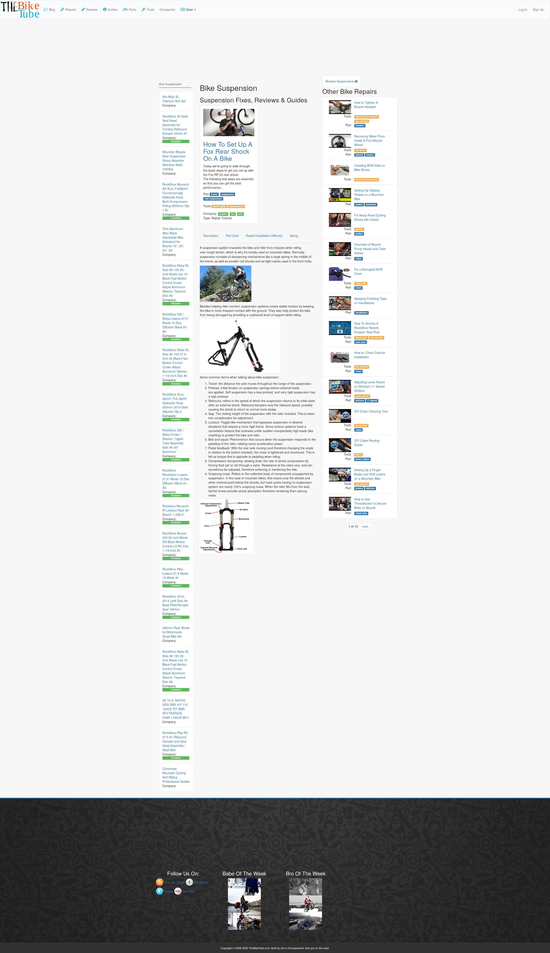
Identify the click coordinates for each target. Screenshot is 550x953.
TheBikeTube (11, 18)
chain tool (361, 283)
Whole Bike (361, 513)
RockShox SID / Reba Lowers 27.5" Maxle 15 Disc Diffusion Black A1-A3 (175, 322)
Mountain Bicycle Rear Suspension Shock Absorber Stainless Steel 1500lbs (174, 160)
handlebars (361, 312)
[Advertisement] (275, 49)
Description (210, 235)
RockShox (176, 141)
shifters (360, 400)
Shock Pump (219, 206)
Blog (52, 9)
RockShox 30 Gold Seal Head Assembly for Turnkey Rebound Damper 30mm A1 (175, 124)
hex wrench (362, 121)
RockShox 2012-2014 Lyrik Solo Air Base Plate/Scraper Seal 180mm (175, 602)
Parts (132, 9)
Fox (232, 213)
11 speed (372, 400)
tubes (359, 258)
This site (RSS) (174, 882)
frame (214, 194)
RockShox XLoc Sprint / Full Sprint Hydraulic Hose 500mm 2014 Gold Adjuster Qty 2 (175, 403)
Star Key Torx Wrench (367, 116)
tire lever (360, 150)
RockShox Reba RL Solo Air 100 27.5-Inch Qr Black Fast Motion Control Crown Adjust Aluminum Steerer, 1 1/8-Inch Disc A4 (175, 363)
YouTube (189, 891)
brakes (359, 488)
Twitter (168, 891)
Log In (523, 9)
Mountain (371, 204)
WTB (240, 213)
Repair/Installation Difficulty (264, 235)
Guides (112, 9)
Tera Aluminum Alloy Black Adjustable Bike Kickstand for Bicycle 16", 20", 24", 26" (173, 239)
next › (366, 526)
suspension (228, 194)
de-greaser (361, 337)
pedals (359, 204)
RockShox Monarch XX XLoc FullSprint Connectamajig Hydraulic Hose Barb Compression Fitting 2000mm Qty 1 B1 (175, 197)
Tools (150, 9)
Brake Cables (362, 459)
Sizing (294, 235)
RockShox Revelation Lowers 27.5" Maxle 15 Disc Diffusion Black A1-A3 (175, 479)
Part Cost (232, 235)
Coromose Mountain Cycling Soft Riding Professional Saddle (175, 775)
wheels (359, 154)
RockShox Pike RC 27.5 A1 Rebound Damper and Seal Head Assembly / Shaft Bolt (175, 741)
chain (358, 287)
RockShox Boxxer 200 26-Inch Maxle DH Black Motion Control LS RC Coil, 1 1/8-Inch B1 (175, 542)
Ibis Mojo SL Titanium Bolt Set (174, 98)
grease (359, 229)
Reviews (92, 9)
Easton (223, 213)
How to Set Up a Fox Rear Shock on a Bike (227, 151)
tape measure (236, 206)
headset (360, 125)
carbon (370, 154)
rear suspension (213, 198)
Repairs (71, 9)
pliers (359, 454)
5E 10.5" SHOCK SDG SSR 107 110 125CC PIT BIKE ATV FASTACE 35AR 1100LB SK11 (175, 709)
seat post (361, 341)
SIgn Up (538, 9)
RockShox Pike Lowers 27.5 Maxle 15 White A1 (175, 573)
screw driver (362, 395)
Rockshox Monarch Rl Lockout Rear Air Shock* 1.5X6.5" (175, 510)
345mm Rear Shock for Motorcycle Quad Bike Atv (175, 632)
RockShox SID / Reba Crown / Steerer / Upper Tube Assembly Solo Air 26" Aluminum (173, 441)
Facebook (201, 882)
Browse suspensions (340, 81)
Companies (167, 9)
